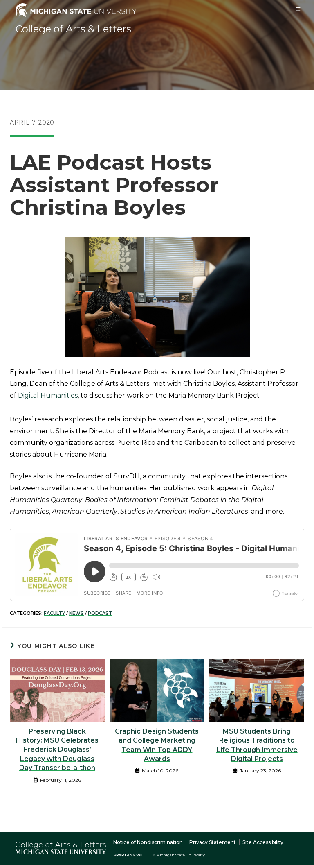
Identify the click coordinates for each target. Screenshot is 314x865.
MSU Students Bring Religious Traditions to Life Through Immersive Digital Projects (257, 745)
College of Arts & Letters (73, 29)
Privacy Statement (212, 842)
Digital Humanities (48, 395)
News (76, 613)
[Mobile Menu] (298, 9)
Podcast (100, 613)
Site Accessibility (262, 842)
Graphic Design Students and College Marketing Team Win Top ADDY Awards (157, 745)
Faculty (54, 613)
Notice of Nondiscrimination (148, 842)
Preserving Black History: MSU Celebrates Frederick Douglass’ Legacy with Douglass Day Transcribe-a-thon (57, 749)
